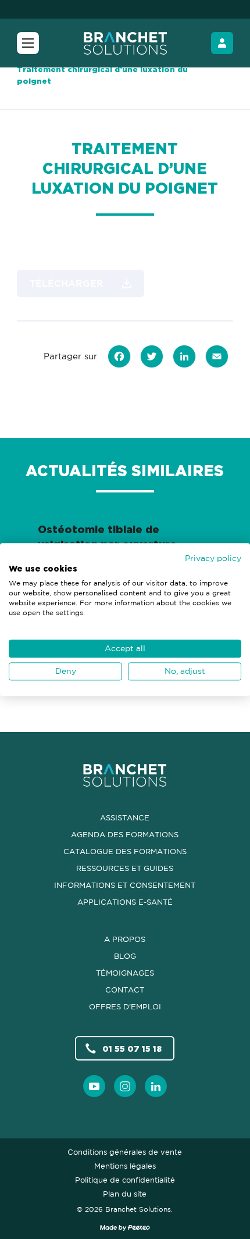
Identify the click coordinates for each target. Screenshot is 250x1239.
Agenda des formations (124, 834)
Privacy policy (213, 558)
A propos (124, 939)
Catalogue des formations (125, 851)
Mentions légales (125, 1166)
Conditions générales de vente (124, 1152)
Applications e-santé (125, 902)
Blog (125, 956)
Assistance (124, 817)
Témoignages (125, 973)
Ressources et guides (124, 868)
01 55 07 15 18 (132, 1048)
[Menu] (28, 43)
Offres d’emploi (125, 1006)
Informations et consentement (124, 885)
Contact (124, 990)
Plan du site (125, 1194)
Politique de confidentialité (125, 1180)
